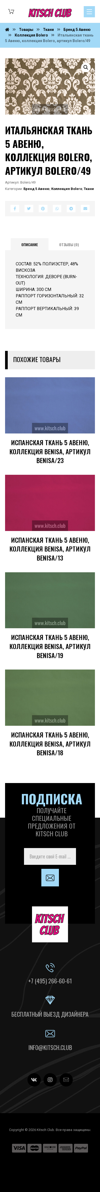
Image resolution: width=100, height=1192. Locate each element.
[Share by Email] (85, 208)
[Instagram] (50, 1079)
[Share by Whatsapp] (57, 208)
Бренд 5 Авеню (36, 189)
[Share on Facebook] (14, 208)
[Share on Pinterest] (43, 208)
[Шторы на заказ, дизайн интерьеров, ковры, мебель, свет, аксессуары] (50, 13)
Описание (29, 244)
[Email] (66, 1079)
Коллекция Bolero (66, 189)
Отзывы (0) (69, 244)
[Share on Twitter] (29, 208)
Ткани (89, 189)
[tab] (30, 244)
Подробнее (74, 437)
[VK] (34, 1079)
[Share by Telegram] (71, 208)
